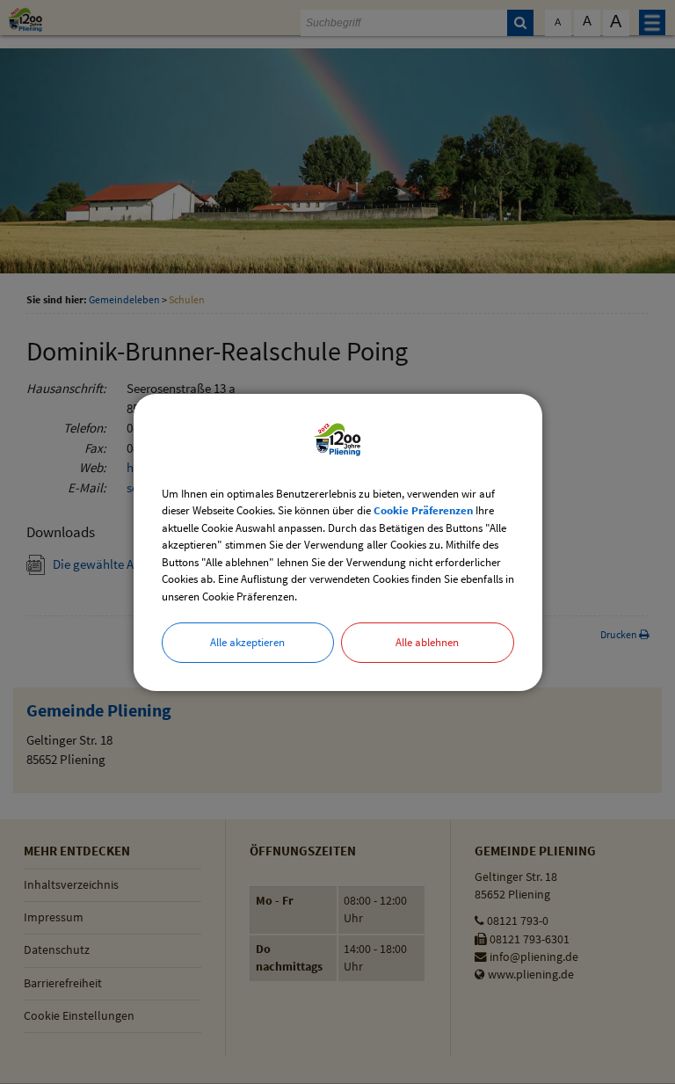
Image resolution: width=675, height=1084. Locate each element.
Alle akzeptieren (247, 642)
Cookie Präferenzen (423, 510)
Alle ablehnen (427, 642)
